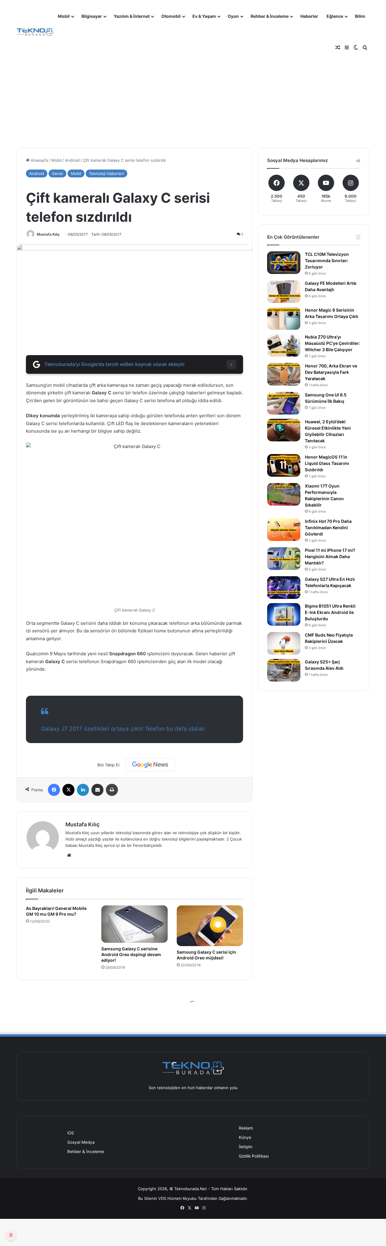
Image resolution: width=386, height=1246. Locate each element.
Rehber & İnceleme (270, 16)
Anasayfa (39, 160)
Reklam (246, 1128)
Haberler (309, 16)
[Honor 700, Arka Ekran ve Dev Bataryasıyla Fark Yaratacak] (283, 374)
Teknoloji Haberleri (106, 173)
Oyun (233, 16)
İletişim (245, 1146)
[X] (68, 790)
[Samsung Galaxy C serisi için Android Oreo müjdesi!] (210, 925)
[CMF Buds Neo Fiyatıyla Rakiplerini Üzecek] (283, 643)
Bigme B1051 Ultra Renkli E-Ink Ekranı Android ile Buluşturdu (330, 612)
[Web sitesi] (69, 855)
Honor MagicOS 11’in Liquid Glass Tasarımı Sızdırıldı (327, 463)
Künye (245, 1137)
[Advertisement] (193, 93)
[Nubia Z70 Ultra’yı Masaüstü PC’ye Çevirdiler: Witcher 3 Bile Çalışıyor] (283, 345)
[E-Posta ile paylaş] (97, 790)
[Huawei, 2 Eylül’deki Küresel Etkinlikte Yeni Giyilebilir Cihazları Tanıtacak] (283, 430)
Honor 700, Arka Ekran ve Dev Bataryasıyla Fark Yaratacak (331, 372)
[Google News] (150, 764)
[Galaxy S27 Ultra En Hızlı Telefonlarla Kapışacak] (283, 587)
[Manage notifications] (11, 1235)
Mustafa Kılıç (48, 234)
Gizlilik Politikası (254, 1156)
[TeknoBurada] (35, 32)
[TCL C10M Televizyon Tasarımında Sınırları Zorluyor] (283, 262)
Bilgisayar (91, 16)
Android (72, 160)
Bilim (360, 16)
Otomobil (171, 16)
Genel (57, 173)
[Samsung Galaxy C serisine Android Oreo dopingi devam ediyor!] (134, 924)
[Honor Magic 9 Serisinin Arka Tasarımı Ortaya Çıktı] (283, 318)
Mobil (64, 16)
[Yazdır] (112, 790)
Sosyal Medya (81, 1142)
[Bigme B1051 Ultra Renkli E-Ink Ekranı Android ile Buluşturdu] (283, 614)
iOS (70, 1132)
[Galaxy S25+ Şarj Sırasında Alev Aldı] (283, 670)
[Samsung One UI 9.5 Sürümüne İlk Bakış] (283, 403)
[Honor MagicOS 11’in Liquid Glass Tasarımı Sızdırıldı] (283, 465)
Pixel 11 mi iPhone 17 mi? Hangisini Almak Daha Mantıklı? (330, 556)
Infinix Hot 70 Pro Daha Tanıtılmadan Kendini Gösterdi (328, 527)
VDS (162, 1198)
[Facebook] (54, 790)
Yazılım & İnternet (132, 16)
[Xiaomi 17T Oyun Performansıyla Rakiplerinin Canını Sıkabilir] (283, 494)
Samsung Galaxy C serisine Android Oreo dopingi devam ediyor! (131, 954)
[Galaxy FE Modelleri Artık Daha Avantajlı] (283, 291)
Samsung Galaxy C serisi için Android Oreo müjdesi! (206, 954)
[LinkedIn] (83, 790)
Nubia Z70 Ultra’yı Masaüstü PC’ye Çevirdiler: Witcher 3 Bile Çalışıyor (332, 343)
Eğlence (335, 16)
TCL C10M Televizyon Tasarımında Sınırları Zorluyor (327, 260)
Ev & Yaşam (204, 16)
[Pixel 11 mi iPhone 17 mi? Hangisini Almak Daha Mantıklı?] (283, 558)
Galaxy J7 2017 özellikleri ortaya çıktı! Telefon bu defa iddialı (123, 728)
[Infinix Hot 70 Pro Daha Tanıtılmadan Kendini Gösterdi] (283, 529)
